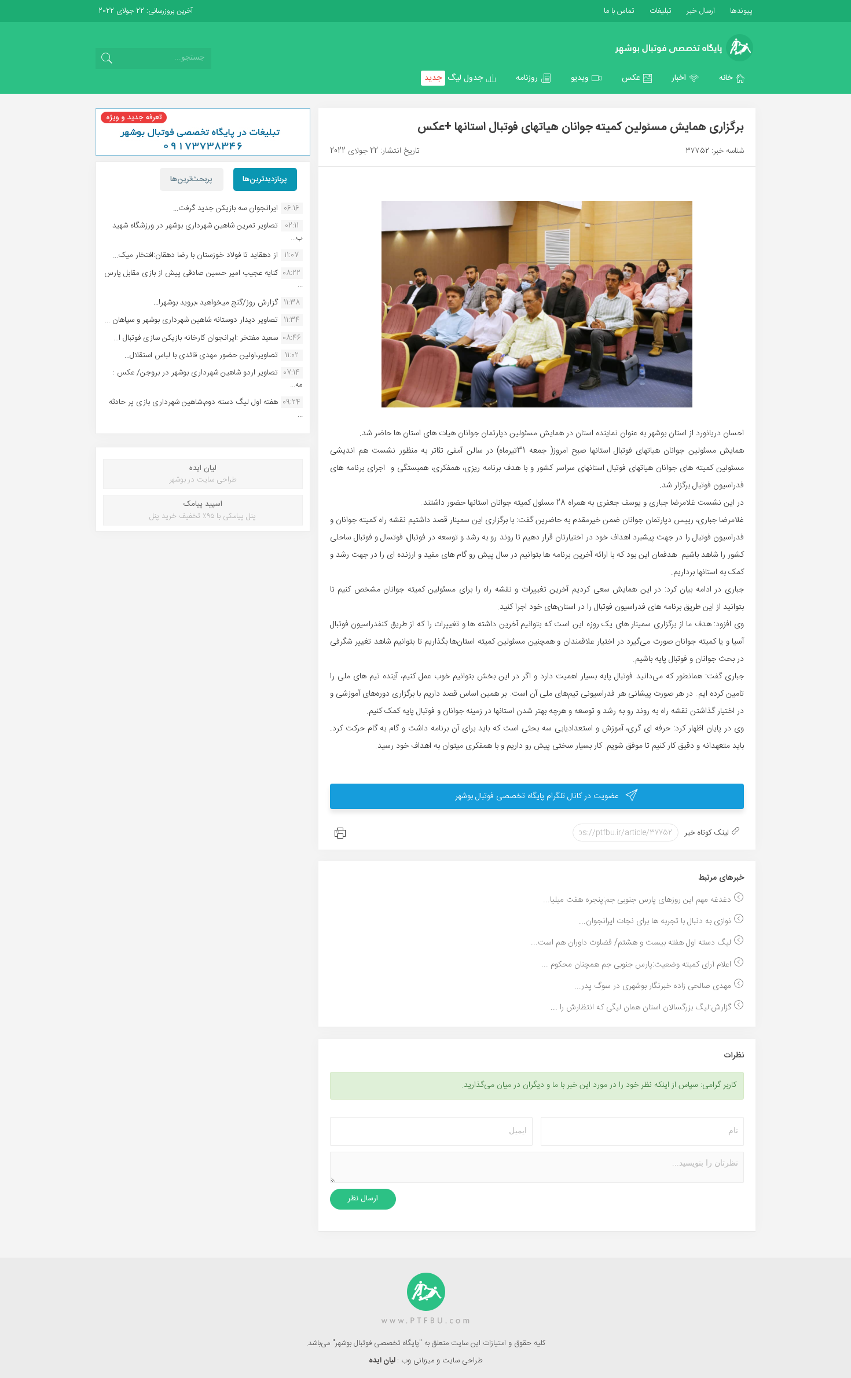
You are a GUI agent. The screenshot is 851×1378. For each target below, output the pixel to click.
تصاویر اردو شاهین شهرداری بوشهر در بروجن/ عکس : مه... (208, 378)
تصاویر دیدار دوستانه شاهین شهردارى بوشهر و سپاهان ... (191, 320)
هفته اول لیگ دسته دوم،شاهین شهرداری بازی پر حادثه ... (206, 408)
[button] (732, 78)
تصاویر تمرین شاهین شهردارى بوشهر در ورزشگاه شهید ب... (207, 231)
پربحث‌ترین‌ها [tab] (191, 179)
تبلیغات (659, 11)
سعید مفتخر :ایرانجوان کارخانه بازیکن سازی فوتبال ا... (195, 338)
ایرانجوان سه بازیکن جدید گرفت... (225, 208)
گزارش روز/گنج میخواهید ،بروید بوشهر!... (215, 302)
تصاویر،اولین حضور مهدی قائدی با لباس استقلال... (201, 355)
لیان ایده (383, 1360)
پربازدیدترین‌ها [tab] (265, 179)
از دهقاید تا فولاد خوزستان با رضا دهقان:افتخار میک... (195, 255)
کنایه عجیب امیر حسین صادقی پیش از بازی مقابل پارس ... (203, 279)
